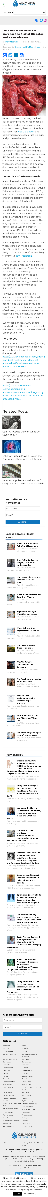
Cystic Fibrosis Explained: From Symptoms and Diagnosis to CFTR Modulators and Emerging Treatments (24, 942)
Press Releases (8, 1112)
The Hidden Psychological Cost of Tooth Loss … (29, 734)
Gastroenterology (28, 1076)
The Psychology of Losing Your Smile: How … (29, 680)
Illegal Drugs (7, 1092)
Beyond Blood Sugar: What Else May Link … (27, 612)
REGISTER (9, 12)
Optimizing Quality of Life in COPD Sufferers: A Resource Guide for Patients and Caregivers (29, 899)
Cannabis (25, 1059)
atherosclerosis (24, 255)
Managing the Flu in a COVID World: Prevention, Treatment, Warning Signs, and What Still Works (24, 813)
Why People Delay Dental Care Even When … (29, 595)
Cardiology (7, 1062)
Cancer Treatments (10, 1059)
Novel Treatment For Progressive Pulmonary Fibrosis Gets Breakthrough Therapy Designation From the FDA (22, 964)
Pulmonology (8, 1115)
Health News (7, 1084)
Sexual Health (8, 1118)
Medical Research (9, 1095)
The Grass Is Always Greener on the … (26, 646)
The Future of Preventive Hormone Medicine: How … (29, 579)
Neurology (25, 1098)
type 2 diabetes (26, 131)
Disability (6, 1070)
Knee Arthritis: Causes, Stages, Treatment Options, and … (27, 562)
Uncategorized (27, 1126)
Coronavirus (26, 1062)
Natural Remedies (9, 1098)
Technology (26, 1123)
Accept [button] (17, 1193)
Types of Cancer (8, 1126)
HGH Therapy (8, 1087)
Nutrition (6, 1101)
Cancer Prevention (9, 1054)
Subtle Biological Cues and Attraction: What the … (27, 718)
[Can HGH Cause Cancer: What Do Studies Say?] (24, 422)
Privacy (42, 1156)
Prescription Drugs (28, 1109)
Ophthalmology (28, 1101)
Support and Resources (11, 1121)
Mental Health (27, 1095)
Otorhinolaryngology (29, 1104)
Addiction (6, 1046)
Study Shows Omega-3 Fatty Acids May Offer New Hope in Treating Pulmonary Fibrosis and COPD (22, 791)
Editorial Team (25, 1156)
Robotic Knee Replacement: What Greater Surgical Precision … (26, 700)
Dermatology (8, 1067)
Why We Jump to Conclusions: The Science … (25, 664)
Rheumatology (27, 1115)
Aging (24, 1046)
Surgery (25, 1121)
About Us (35, 1156)
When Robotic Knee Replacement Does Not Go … (28, 630)
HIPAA (39, 1159)
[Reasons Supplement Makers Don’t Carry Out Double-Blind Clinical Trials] (24, 471)
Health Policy (26, 1084)
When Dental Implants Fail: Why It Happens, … (27, 544)
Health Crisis (26, 1082)
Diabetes (25, 1067)
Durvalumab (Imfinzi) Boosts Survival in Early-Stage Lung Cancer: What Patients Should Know (29, 918)
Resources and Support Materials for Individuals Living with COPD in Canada (28, 879)
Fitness (5, 1076)
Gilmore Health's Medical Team (27, 47)
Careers (8, 1159)
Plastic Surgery (27, 1106)
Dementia (6, 1065)
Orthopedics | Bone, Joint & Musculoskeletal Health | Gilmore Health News (12, 1106)
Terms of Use (14, 1156)
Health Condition (9, 1082)
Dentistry (25, 1065)
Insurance (25, 1092)
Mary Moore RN (12, 42)
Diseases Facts (27, 1070)
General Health (8, 1079)
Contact (6, 1156)
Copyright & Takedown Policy (24, 1161)
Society (24, 1118)
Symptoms (7, 1123)
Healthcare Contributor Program (24, 1159)
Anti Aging (7, 1048)
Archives (25, 1048)
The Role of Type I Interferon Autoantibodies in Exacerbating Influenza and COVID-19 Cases (22, 835)
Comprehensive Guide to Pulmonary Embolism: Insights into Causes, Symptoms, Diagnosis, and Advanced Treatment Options (23, 858)
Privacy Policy (29, 1193)
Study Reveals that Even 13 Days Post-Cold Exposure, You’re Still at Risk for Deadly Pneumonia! (23, 987)
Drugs (5, 1073)
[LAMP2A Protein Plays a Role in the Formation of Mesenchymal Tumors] (24, 446)
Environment (27, 1073)
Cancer (24, 1051)
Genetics (25, 1079)
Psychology (26, 1112)
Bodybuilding (8, 1051)
